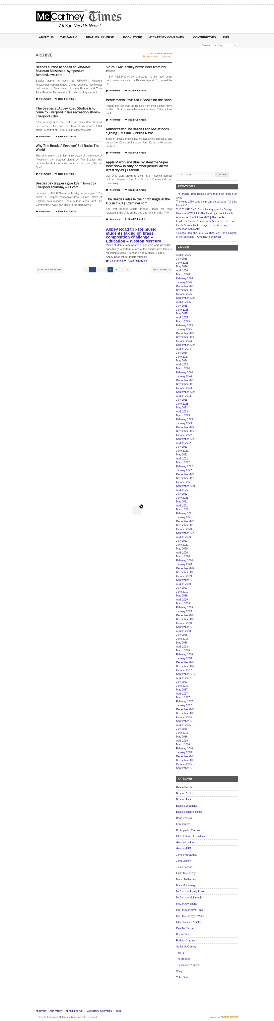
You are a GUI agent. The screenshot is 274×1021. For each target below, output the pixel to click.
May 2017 (182, 689)
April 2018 (182, 646)
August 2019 (183, 583)
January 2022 (184, 470)
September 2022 (185, 438)
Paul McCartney (185, 928)
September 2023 (185, 391)
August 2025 (183, 301)
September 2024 (185, 344)
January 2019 (184, 611)
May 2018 (182, 642)
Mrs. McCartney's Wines (190, 916)
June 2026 (182, 262)
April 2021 (182, 505)
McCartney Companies (99, 1011)
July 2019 (181, 587)
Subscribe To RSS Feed (159, 56)
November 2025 (185, 290)
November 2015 (185, 760)
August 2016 (183, 724)
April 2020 (182, 552)
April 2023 (182, 411)
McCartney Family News (190, 891)
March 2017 (183, 697)
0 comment (45, 99)
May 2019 (182, 595)
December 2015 (185, 756)
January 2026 (184, 282)
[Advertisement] (176, 19)
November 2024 (185, 337)
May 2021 (182, 501)
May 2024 (182, 360)
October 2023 (184, 388)
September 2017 (185, 673)
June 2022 (182, 450)
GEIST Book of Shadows (190, 836)
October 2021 (184, 482)
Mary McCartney (185, 885)
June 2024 (182, 356)
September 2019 (185, 579)
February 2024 (184, 372)
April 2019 (182, 599)
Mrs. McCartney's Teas (189, 909)
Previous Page (51, 269)
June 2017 (182, 685)
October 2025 (184, 294)
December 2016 (185, 709)
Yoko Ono (182, 977)
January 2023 (184, 423)
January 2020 (184, 564)
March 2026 (183, 274)
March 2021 (183, 509)
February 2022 (184, 466)
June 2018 (182, 638)
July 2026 (181, 258)
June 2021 (182, 497)
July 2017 (181, 681)
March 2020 (183, 556)
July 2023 (181, 399)
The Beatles (183, 958)
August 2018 (183, 630)
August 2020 (183, 536)
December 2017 (185, 662)
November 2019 (185, 572)
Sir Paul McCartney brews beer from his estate (136, 69)
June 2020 (182, 544)
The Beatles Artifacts (188, 965)
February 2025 (184, 325)
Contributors (204, 37)
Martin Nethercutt (186, 879)
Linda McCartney (186, 873)
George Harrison (185, 842)
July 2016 (181, 728)
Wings (179, 971)
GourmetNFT (183, 848)
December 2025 (185, 286)
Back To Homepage (161, 53)
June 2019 (182, 591)
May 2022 (182, 454)
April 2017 (182, 693)
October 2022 (184, 435)
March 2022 (183, 462)
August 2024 (183, 348)
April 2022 (182, 458)
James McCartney (186, 854)
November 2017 (185, 666)
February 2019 (184, 607)
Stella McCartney (186, 946)
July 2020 (181, 540)
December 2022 (185, 427)
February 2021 (184, 513)
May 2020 (182, 548)
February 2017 (184, 701)
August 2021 (183, 489)
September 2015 (185, 767)
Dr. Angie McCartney (188, 830)
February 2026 (184, 278)
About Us (46, 37)
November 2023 (185, 384)
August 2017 (183, 677)
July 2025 (181, 305)
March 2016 (183, 744)
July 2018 (181, 634)
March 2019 (183, 603)
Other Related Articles (189, 922)
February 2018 (184, 654)
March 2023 (183, 415)
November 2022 (185, 431)
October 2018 (184, 623)
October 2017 (184, 670)
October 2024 (184, 341)
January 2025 (184, 329)
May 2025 (182, 313)
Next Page (160, 269)
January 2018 (184, 658)
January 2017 (184, 705)
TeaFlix (180, 952)
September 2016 (185, 720)
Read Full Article (67, 99)
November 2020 (185, 525)
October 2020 (184, 529)
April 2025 (182, 317)
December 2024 (185, 333)
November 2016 (185, 713)
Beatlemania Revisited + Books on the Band (139, 100)
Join (225, 37)
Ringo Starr (182, 934)
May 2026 (182, 266)
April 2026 (182, 270)
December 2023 (185, 380)
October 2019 (184, 576)
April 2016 (182, 740)
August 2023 (183, 395)
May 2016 (182, 736)
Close (141, 506)
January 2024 (184, 376)
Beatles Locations (186, 805)
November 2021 (185, 478)
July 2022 (181, 446)
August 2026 (183, 254)
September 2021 (185, 485)
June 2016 (182, 732)
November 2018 (185, 619)
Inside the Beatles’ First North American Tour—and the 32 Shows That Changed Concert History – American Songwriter (205, 225)
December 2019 (185, 568)
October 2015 (184, 764)
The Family (68, 37)
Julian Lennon (184, 867)
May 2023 (182, 407)
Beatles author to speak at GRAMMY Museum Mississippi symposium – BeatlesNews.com (63, 71)
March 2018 (183, 650)
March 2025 (183, 321)
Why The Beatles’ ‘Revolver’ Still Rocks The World (67, 147)
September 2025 (185, 297)
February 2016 (184, 748)
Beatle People (184, 787)
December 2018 (185, 615)
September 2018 (185, 626)
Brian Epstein (184, 817)
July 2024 (181, 352)
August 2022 (183, 442)
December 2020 (185, 521)
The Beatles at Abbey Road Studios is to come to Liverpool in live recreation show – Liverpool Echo (68, 112)
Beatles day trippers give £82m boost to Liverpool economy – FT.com (66, 185)
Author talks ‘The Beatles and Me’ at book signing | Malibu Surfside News (137, 131)
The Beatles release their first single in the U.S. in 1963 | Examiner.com (138, 201)
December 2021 (185, 474)
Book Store (132, 37)
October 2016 (184, 717)
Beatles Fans (184, 799)
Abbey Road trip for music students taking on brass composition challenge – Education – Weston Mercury (133, 235)
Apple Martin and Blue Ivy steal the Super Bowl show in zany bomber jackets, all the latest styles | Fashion (137, 166)
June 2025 (182, 309)
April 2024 (182, 364)
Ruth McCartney (185, 940)
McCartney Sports (186, 903)
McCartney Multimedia (189, 897)
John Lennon (183, 860)
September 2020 (185, 532)
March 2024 (183, 368)
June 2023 (182, 403)
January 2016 (184, 752)
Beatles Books (184, 793)
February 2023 (184, 419)
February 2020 (184, 560)
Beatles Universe (100, 37)
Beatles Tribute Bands (189, 811)
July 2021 (181, 493)
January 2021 (184, 517)
